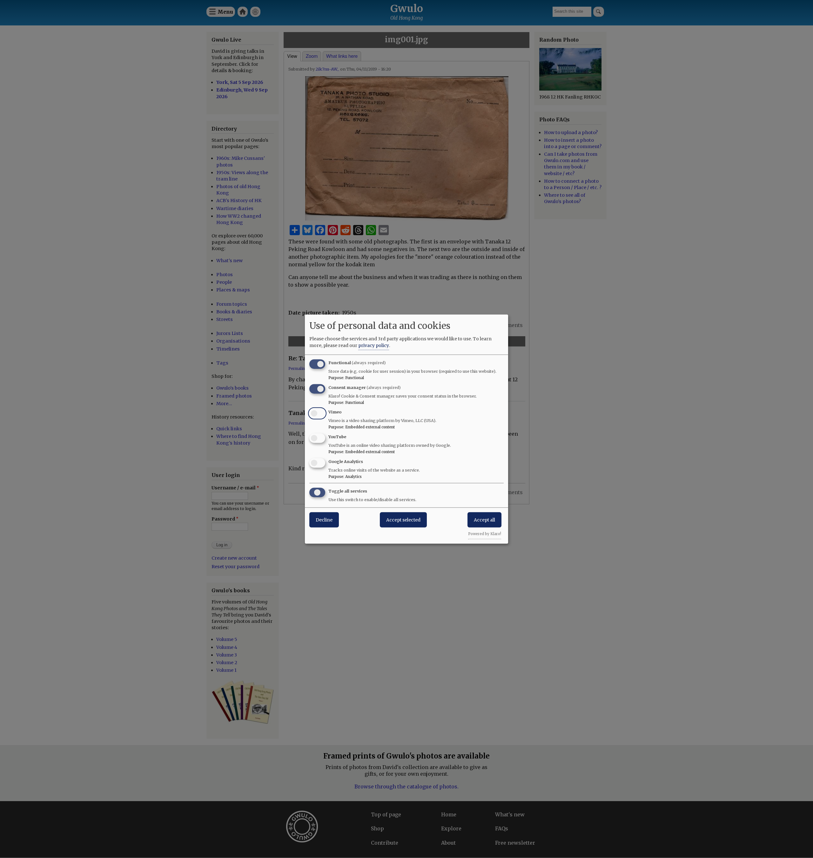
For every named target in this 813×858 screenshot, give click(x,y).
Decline (324, 519)
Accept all (484, 519)
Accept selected (403, 519)
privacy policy (373, 345)
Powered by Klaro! (484, 533)
